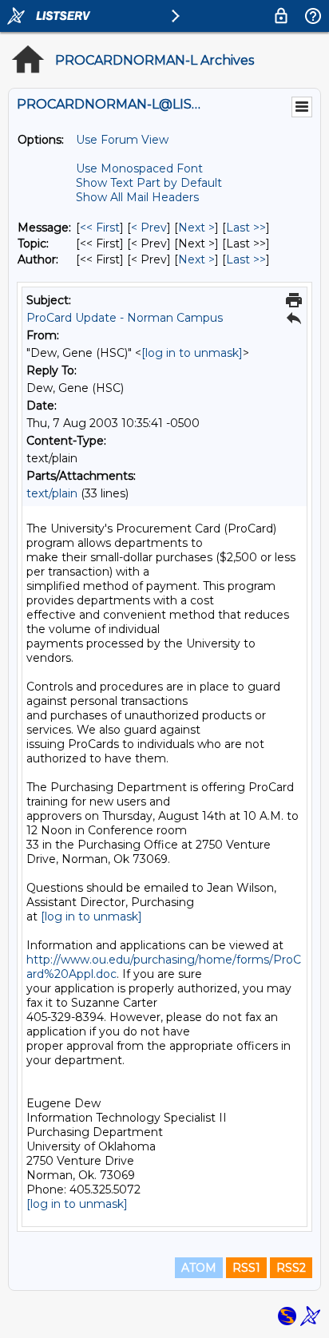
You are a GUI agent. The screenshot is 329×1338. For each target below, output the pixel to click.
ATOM (198, 1268)
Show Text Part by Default (149, 183)
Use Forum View (122, 140)
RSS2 (291, 1268)
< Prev (149, 227)
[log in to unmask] (192, 353)
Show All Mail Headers (137, 197)
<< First (100, 227)
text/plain (51, 493)
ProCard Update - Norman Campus (124, 318)
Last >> (246, 227)
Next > (196, 227)
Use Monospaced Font (139, 168)
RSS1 (246, 1268)
